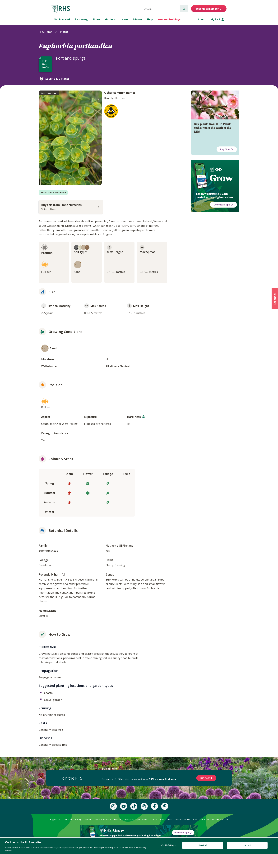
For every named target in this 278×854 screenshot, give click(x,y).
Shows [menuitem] (97, 19)
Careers (153, 819)
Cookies (87, 819)
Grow (221, 178)
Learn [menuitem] (124, 19)
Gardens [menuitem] (110, 19)
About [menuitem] (202, 19)
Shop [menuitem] (150, 19)
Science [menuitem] (137, 19)
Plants (64, 32)
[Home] (60, 9)
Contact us (67, 819)
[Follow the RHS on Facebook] (154, 806)
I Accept (247, 845)
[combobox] (161, 8)
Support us (55, 819)
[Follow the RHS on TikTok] (133, 806)
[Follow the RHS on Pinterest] (164, 806)
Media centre (199, 819)
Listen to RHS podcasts (217, 819)
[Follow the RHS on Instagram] (113, 806)
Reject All (203, 845)
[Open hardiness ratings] (143, 416)
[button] (275, 298)
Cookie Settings (168, 845)
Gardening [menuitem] (81, 19)
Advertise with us (182, 819)
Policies (117, 819)
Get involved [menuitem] (62, 19)
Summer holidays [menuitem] (169, 19)
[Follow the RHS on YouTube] (123, 806)
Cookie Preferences (103, 819)
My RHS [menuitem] (216, 19)
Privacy (78, 819)
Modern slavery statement (136, 819)
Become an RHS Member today (139, 779)
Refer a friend (166, 819)
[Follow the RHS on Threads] (144, 806)
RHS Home (45, 32)
